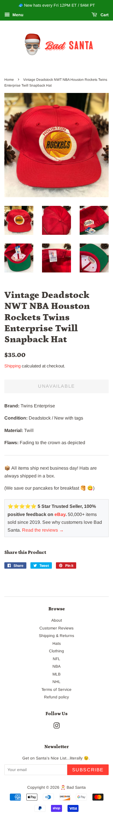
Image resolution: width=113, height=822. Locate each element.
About (56, 620)
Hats (56, 643)
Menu (17, 14)
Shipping (12, 365)
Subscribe (88, 769)
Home (9, 80)
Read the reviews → (43, 530)
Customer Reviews (56, 628)
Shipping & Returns (56, 636)
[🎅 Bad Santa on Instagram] (56, 727)
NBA (56, 666)
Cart (104, 14)
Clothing (56, 651)
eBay (59, 514)
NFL (56, 659)
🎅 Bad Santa (73, 787)
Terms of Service (56, 689)
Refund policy (56, 697)
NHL (56, 682)
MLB (56, 674)
